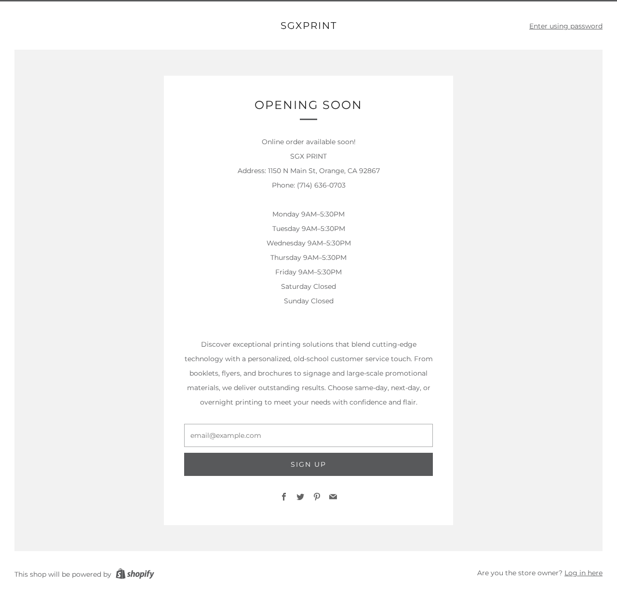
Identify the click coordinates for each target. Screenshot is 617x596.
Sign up (308, 464)
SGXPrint (309, 25)
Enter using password (566, 26)
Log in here (583, 573)
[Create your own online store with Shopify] (135, 575)
